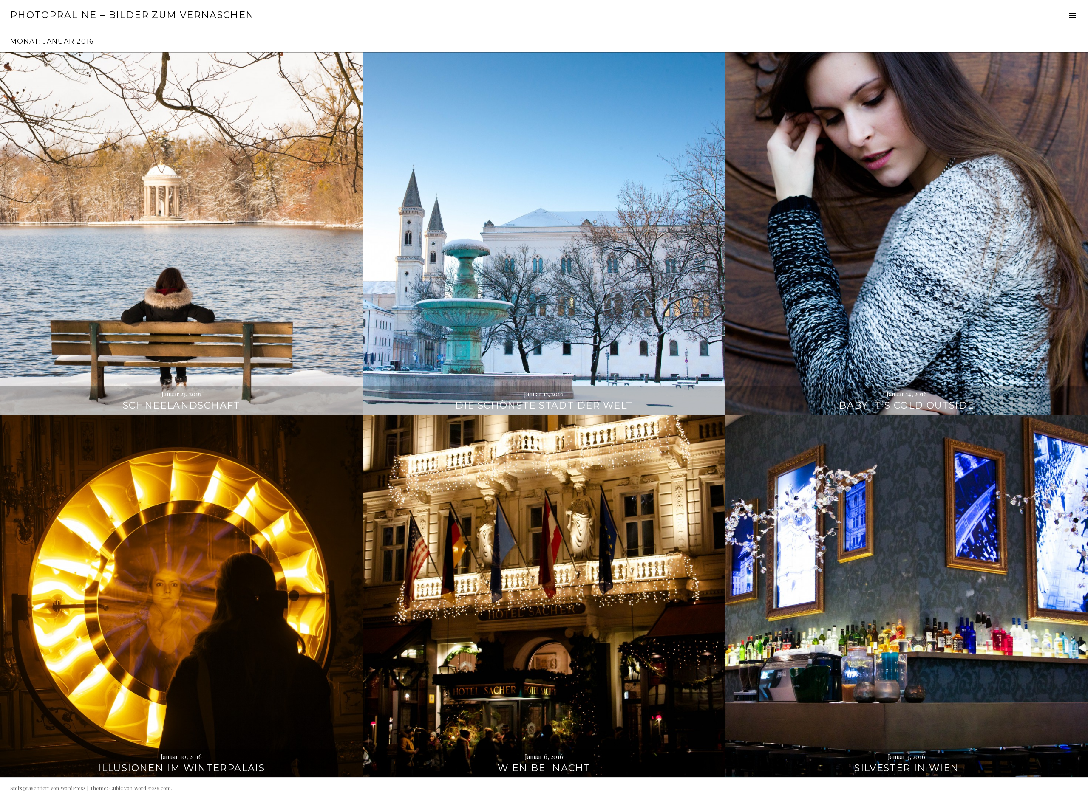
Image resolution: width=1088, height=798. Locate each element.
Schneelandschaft (181, 405)
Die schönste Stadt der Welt (543, 405)
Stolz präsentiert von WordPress (48, 787)
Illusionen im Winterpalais (181, 768)
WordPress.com (152, 787)
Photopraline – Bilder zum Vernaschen (132, 15)
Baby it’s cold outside (906, 405)
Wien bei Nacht (544, 768)
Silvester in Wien (906, 768)
